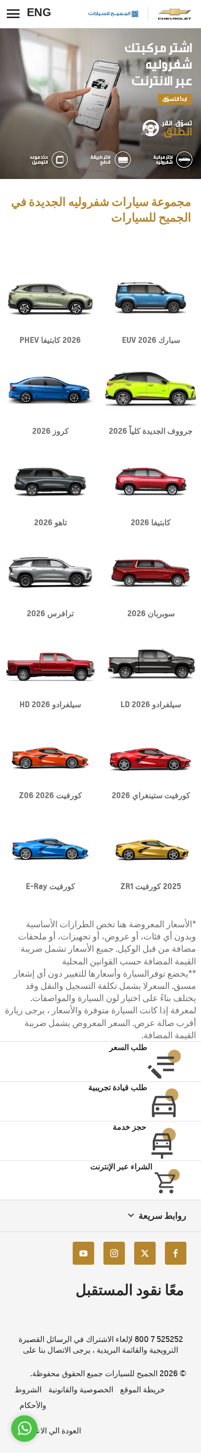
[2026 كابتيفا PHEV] (50, 299)
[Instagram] (114, 1253)
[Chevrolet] (174, 14)
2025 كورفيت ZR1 (151, 886)
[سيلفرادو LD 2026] (150, 663)
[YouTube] (83, 1253)
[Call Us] (24, 1429)
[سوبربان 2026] (150, 572)
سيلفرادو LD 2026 (151, 704)
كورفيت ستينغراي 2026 (151, 795)
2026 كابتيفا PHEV (50, 340)
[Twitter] (145, 1253)
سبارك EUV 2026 (151, 340)
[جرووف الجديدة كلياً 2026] (150, 390)
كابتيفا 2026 (151, 522)
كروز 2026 (50, 430)
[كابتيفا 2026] (150, 481)
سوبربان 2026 (151, 613)
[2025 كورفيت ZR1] (150, 845)
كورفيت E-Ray (50, 886)
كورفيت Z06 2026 (50, 795)
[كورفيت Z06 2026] (50, 754)
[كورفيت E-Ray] (50, 845)
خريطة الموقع (142, 1390)
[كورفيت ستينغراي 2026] (150, 754)
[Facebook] (175, 1253)
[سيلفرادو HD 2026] (50, 663)
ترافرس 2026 (50, 613)
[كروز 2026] (50, 390)
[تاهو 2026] (50, 481)
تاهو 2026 (50, 522)
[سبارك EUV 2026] (150, 299)
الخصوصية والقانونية (80, 1390)
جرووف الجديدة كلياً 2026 (151, 430)
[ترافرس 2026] (50, 572)
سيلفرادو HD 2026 (50, 704)
